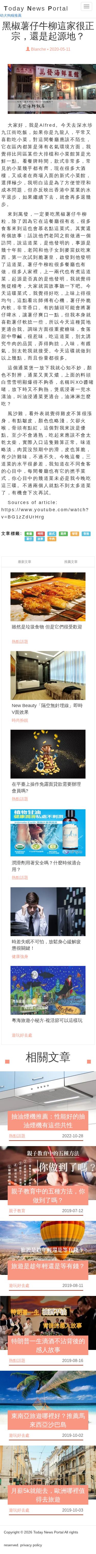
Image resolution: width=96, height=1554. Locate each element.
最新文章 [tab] (24, 562)
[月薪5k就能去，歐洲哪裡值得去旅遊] (48, 1472)
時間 (40, 533)
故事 (40, 538)
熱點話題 (20, 641)
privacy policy (31, 1545)
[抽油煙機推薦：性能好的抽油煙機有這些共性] (48, 1098)
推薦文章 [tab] (71, 562)
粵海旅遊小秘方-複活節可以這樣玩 (47, 1020)
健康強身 (20, 956)
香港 (86, 533)
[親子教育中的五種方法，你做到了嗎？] (48, 1173)
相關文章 (48, 1057)
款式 (52, 533)
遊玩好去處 (22, 1035)
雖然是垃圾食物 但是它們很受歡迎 (47, 626)
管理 (75, 533)
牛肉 (52, 538)
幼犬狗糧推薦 (11, 15)
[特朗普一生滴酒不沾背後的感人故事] (48, 1322)
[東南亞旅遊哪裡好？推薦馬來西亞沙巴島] (48, 1397)
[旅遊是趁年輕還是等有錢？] (48, 1248)
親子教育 (17, 1210)
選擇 (63, 533)
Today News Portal (48, 1532)
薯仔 (29, 538)
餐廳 (29, 533)
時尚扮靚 (20, 720)
